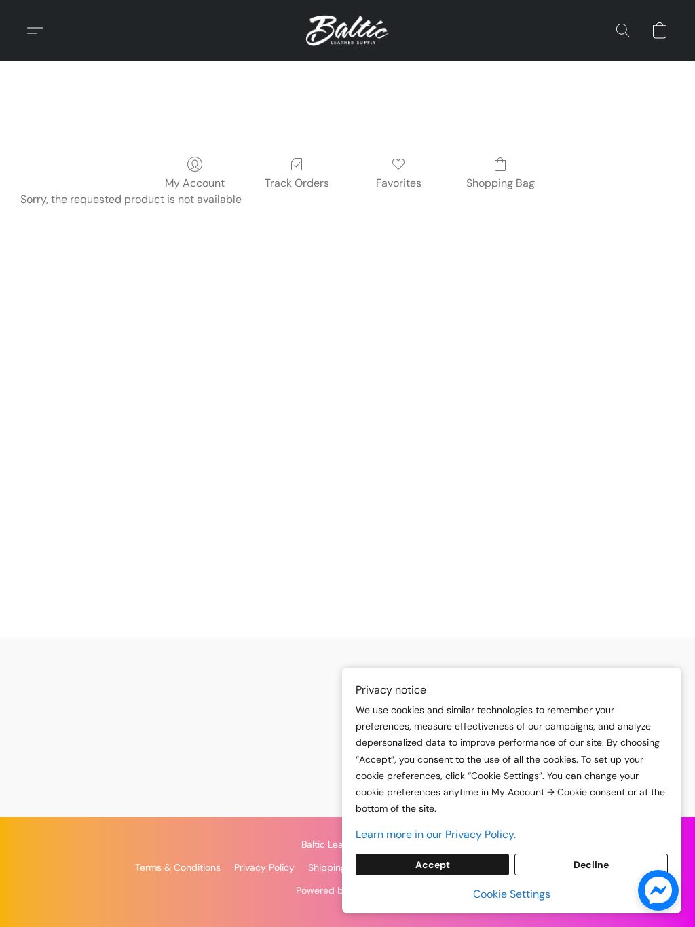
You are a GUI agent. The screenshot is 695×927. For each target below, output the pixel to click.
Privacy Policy (264, 867)
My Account (195, 183)
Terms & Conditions (178, 867)
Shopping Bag (500, 183)
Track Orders (297, 183)
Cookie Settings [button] (511, 894)
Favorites (398, 183)
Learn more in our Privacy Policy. (436, 834)
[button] (347, 30)
